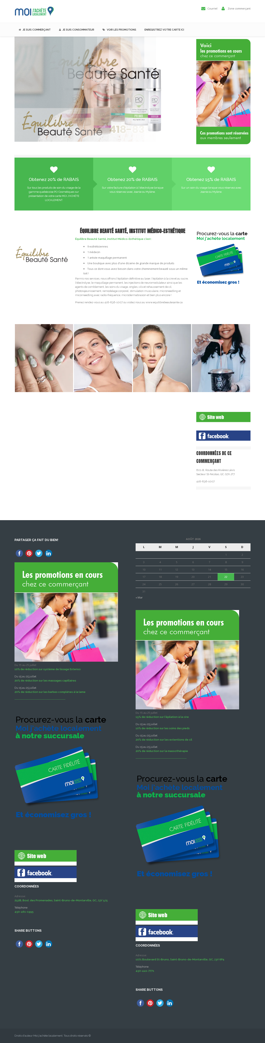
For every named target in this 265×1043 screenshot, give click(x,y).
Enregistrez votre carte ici (164, 29)
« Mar (139, 597)
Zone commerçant (239, 8)
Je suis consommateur (78, 29)
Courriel (212, 8)
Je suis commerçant (37, 29)
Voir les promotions (121, 29)
